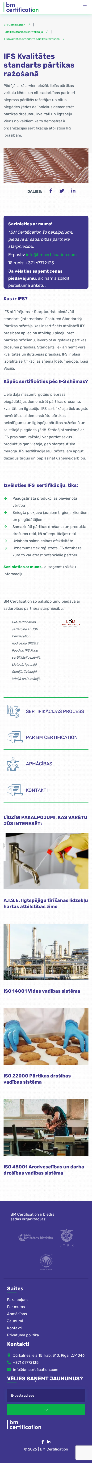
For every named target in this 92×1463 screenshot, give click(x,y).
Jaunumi (15, 1321)
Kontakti (14, 1328)
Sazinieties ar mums (23, 567)
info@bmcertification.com (51, 254)
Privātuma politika (23, 1335)
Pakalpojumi (18, 1299)
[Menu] (85, 7)
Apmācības (17, 1314)
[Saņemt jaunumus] (46, 1409)
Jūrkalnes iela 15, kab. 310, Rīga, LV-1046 (49, 1355)
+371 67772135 (26, 1362)
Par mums (16, 1306)
